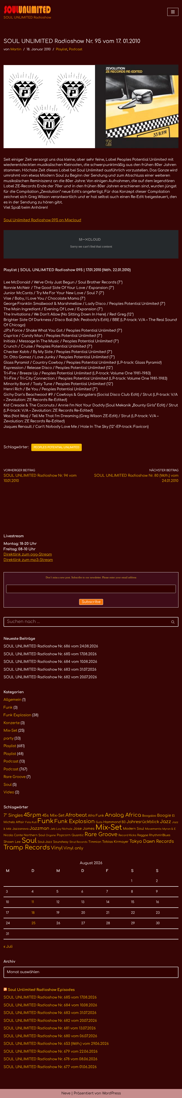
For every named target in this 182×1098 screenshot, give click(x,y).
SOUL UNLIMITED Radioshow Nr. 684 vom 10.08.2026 (50, 662)
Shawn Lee (12, 842)
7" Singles (13, 815)
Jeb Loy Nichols (61, 828)
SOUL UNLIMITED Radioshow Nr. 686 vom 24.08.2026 (51, 646)
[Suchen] (173, 622)
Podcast (75, 49)
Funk (8, 708)
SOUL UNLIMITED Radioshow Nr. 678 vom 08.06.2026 (50, 1059)
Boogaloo (149, 815)
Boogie (164, 815)
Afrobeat (76, 815)
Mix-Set (10, 731)
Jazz (165, 821)
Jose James (84, 828)
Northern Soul (34, 835)
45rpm (32, 815)
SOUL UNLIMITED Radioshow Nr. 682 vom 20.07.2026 (50, 677)
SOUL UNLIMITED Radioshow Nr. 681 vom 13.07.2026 (50, 1028)
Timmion (94, 842)
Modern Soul (133, 828)
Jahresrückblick (143, 822)
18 (33, 912)
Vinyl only (73, 848)
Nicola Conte (13, 835)
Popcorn (64, 835)
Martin (15, 49)
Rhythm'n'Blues (159, 835)
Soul (8, 785)
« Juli (8, 947)
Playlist (61, 49)
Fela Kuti (31, 822)
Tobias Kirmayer (115, 842)
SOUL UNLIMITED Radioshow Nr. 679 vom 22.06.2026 (51, 1052)
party (9, 738)
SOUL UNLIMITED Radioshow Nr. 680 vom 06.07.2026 (50, 1036)
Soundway (60, 842)
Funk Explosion (17, 715)
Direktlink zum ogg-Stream (28, 554)
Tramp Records (27, 847)
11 (33, 902)
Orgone (51, 835)
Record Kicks (127, 835)
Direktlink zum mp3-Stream (28, 560)
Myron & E (169, 829)
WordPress (111, 1093)
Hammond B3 (114, 822)
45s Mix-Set (53, 815)
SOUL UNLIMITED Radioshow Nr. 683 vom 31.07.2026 (50, 670)
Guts (99, 822)
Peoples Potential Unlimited (56, 447)
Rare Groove (15, 777)
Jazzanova (20, 828)
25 (33, 923)
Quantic (78, 835)
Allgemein (12, 700)
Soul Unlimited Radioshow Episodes (41, 990)
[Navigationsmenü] (172, 12)
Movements (153, 828)
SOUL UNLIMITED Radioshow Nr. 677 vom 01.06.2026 (50, 1067)
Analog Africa (123, 815)
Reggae (142, 835)
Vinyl (57, 848)
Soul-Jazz (45, 842)
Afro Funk (96, 815)
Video (9, 792)
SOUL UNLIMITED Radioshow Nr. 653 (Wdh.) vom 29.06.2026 (56, 1044)
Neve (65, 1093)
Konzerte (12, 723)
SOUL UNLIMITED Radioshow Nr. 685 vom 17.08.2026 (50, 654)
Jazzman (39, 828)
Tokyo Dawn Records (151, 841)
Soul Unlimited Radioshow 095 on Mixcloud (42, 220)
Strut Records (78, 842)
